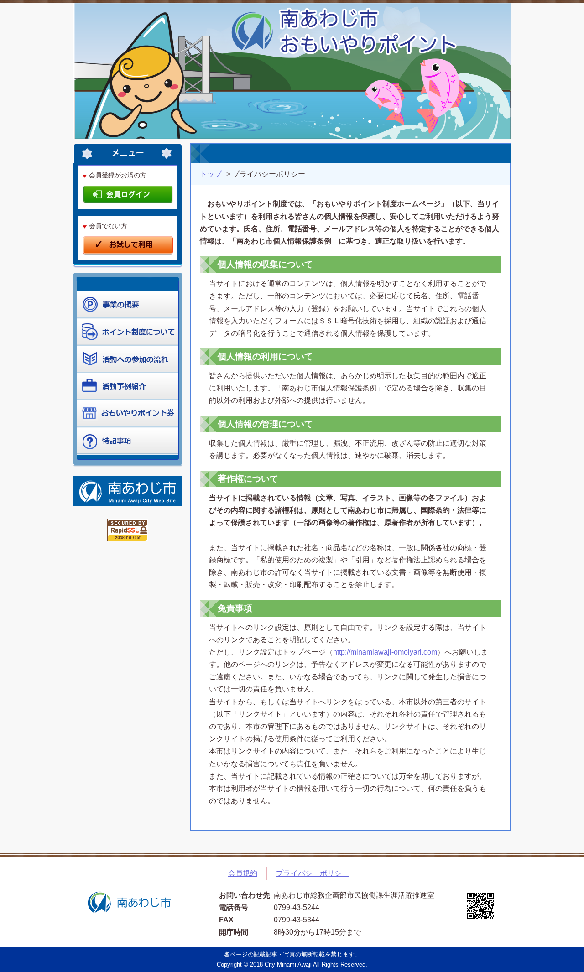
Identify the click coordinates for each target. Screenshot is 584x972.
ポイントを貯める (127, 304)
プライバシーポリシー (312, 873)
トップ (211, 174)
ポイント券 (127, 413)
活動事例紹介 (127, 386)
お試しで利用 (128, 245)
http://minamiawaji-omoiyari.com (385, 652)
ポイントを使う (127, 331)
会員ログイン (128, 195)
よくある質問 (127, 441)
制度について (127, 359)
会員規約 (242, 873)
